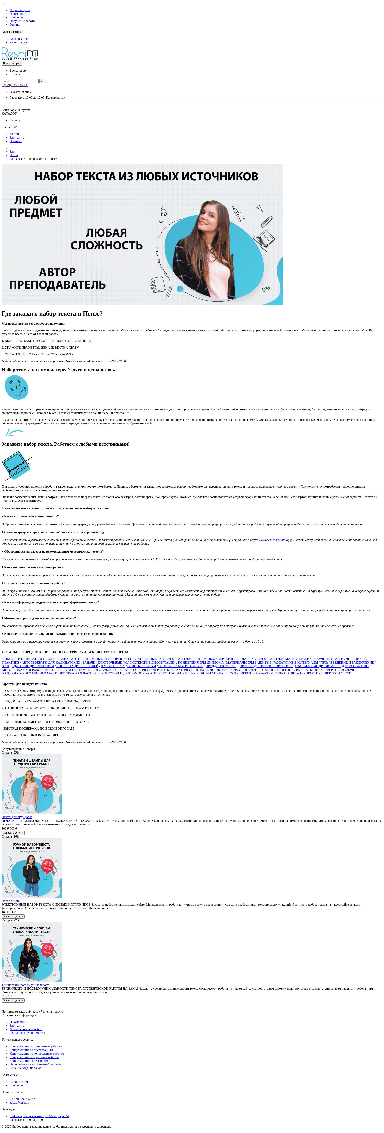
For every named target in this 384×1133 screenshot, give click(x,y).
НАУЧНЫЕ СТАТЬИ (328, 659)
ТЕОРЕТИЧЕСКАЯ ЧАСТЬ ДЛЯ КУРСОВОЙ (87, 673)
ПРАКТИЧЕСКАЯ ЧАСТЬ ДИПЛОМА (199, 669)
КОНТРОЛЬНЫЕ (110, 662)
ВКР (221, 659)
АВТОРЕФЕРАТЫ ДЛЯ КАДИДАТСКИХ (51, 662)
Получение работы (22, 21)
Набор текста (11, 901)
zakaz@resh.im (19, 1102)
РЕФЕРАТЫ (304, 669)
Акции (14, 134)
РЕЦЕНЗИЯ (285, 669)
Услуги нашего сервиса (17, 1039)
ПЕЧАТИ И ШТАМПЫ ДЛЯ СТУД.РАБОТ (88, 669)
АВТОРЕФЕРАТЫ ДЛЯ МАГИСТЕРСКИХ (281, 659)
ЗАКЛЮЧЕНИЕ (363, 662)
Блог (13, 151)
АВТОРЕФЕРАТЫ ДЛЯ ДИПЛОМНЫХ (187, 659)
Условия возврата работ (26, 1029)
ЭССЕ (346, 673)
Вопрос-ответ (19, 1081)
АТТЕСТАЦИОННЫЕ (141, 659)
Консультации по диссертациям (31, 1050)
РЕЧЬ (324, 662)
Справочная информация (19, 1015)
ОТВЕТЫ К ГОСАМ (141, 666)
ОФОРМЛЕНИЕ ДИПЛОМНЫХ (318, 666)
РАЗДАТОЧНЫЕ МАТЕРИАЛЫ (295, 662)
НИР (317, 669)
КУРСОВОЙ (239, 669)
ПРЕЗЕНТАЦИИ (262, 669)
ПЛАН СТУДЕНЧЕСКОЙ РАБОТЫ (145, 669)
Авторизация (19, 38)
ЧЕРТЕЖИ (332, 673)
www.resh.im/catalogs (277, 540)
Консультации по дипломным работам (36, 1046)
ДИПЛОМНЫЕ (92, 659)
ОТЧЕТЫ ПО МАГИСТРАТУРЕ (180, 666)
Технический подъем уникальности (26, 985)
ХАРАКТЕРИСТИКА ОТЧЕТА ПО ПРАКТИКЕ (289, 673)
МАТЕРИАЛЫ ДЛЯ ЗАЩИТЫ (247, 662)
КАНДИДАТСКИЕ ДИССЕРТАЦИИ (28, 666)
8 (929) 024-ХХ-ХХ (15, 85)
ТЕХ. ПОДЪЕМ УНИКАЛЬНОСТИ (214, 673)
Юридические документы (27, 1032)
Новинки (16, 141)
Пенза (14, 155)
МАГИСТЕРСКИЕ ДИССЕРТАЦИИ (150, 662)
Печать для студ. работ (17, 817)
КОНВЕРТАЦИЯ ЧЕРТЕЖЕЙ (77, 666)
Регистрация (18, 42)
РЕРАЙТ (247, 673)
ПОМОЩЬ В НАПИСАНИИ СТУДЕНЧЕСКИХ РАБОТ (41, 659)
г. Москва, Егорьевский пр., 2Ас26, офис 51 (39, 1116)
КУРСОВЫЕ (114, 659)
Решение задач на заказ (25, 1068)
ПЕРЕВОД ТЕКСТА (42, 669)
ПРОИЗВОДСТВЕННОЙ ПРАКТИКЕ (266, 666)
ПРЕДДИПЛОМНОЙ (221, 666)
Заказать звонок (20, 92)
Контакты (16, 17)
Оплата (15, 24)
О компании (18, 13)
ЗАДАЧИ (89, 662)
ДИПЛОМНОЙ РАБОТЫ (140, 673)
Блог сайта (17, 137)
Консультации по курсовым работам (34, 1057)
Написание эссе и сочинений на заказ (35, 1064)
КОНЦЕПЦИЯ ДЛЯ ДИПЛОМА (201, 662)
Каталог (15, 120)
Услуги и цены (20, 10)
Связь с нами (10, 1075)
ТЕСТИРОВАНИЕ (174, 673)
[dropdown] (3, 4)
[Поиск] (46, 82)
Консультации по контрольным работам (37, 1053)
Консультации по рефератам (29, 1060)
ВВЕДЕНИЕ (339, 662)
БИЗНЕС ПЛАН (237, 659)
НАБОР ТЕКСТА (113, 666)
